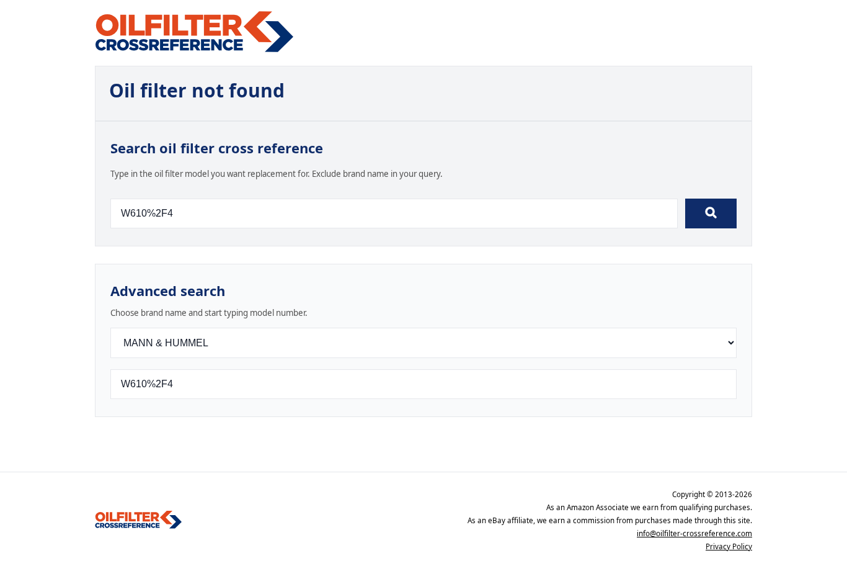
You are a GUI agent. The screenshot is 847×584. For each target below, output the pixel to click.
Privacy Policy (729, 546)
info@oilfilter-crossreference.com (694, 533)
